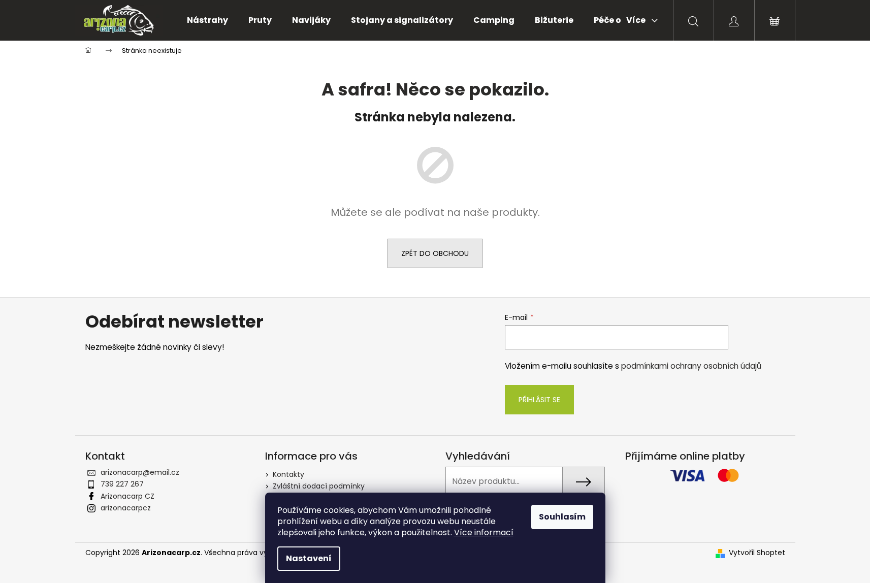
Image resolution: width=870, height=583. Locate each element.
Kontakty (288, 474)
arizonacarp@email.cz (140, 472)
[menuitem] (207, 20)
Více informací (483, 532)
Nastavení (309, 558)
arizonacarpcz (126, 508)
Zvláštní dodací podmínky (319, 486)
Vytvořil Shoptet (757, 553)
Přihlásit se (539, 400)
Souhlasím (562, 517)
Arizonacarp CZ (127, 496)
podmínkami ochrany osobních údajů (691, 366)
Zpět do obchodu (435, 253)
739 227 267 (122, 484)
